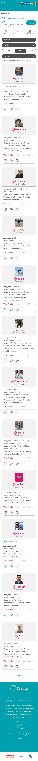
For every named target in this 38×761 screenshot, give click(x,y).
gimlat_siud (10, 701)
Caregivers (10, 705)
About (15, 698)
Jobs (15, 708)
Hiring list (16, 34)
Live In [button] (6, 45)
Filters (6, 34)
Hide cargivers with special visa (16, 60)
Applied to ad (29, 34)
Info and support (19, 728)
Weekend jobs (26, 714)
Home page (5, 13)
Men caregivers (12, 714)
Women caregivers (23, 711)
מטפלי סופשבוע (19, 717)
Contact (19, 725)
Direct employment (24, 705)
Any (31, 51)
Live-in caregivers (26, 708)
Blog (9, 698)
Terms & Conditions (19, 722)
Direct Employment (24, 701)
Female (8, 51)
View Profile (8, 103)
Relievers (8, 708)
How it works (25, 698)
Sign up (31, 23)
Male (20, 51)
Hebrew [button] (7, 56)
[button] (19, 40)
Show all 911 (6, 27)
